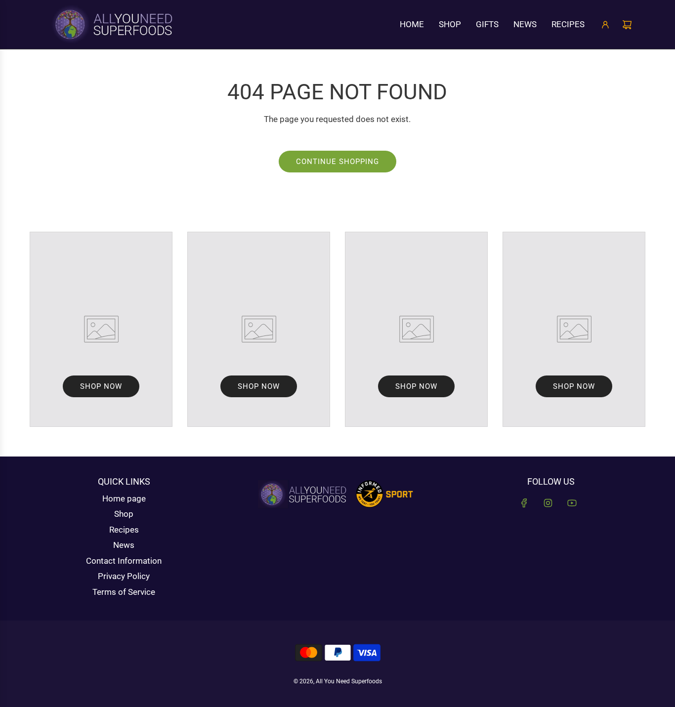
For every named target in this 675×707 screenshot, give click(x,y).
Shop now (101, 386)
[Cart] (627, 25)
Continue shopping (337, 161)
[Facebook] (524, 503)
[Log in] (605, 25)
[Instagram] (548, 503)
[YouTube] (572, 503)
